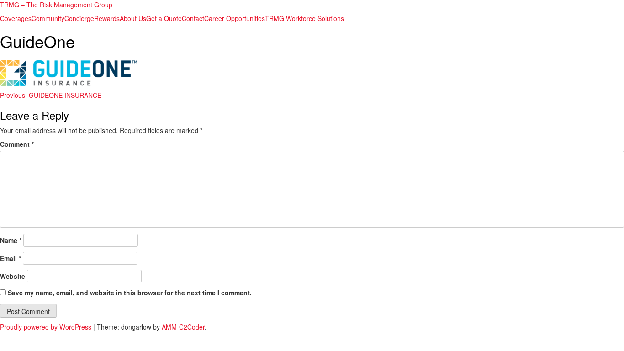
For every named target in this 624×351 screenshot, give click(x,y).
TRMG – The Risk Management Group (56, 4)
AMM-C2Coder (183, 326)
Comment (17, 144)
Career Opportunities (234, 18)
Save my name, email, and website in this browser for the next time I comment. (130, 292)
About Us (133, 18)
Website (12, 276)
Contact (193, 18)
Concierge (79, 18)
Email (10, 258)
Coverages (16, 18)
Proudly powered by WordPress (46, 326)
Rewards (107, 18)
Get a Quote (164, 18)
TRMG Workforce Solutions (304, 18)
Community (48, 18)
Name (10, 240)
